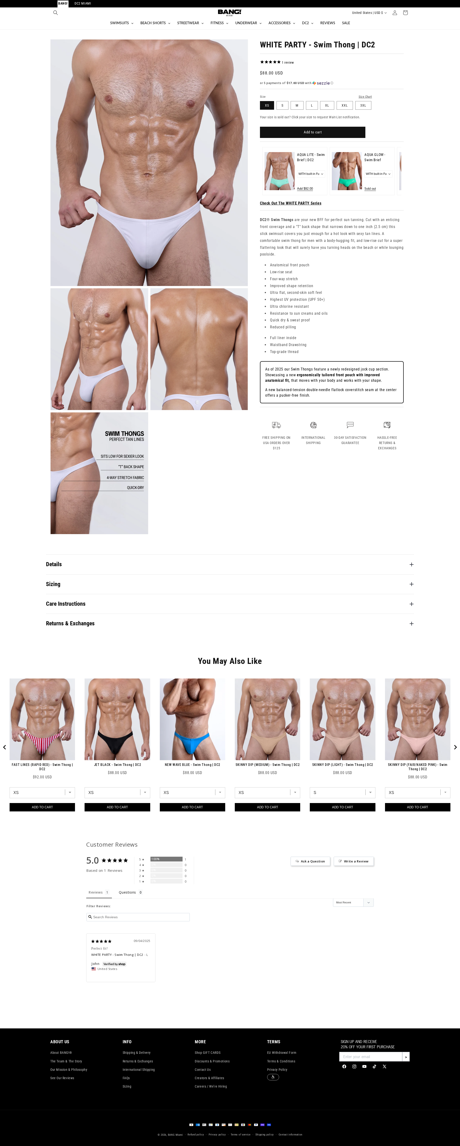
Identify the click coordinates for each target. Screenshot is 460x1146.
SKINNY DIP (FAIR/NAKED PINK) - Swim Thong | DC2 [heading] (418, 767)
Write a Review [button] (356, 861)
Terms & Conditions (281, 1061)
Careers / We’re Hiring (211, 1086)
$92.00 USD (42, 777)
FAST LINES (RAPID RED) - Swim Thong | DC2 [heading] (42, 767)
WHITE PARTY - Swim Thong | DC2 (117, 954)
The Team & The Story (66, 1061)
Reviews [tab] (96, 892)
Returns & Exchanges (138, 1061)
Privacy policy (217, 1134)
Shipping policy (264, 1134)
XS (267, 105)
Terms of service (241, 1134)
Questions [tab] (127, 892)
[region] (230, 747)
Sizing (127, 1086)
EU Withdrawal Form (282, 1053)
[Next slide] (394, 171)
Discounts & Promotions (212, 1061)
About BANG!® (61, 1053)
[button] (55, 12)
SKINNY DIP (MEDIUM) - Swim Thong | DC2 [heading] (268, 765)
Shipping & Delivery (137, 1053)
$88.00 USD (117, 772)
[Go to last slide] (5, 747)
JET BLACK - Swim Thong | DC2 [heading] (117, 765)
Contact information (290, 1134)
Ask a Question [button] (313, 861)
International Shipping (139, 1070)
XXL (345, 105)
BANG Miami (175, 1134)
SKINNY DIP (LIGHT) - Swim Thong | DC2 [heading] (342, 765)
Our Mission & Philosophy (68, 1070)
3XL (363, 105)
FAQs (126, 1078)
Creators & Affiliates (209, 1078)
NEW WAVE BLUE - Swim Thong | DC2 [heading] (192, 765)
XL (327, 105)
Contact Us (203, 1070)
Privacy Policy (277, 1070)
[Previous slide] (269, 171)
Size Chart (365, 96)
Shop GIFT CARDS (207, 1053)
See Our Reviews (62, 1078)
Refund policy (196, 1134)
